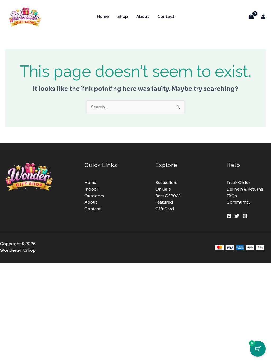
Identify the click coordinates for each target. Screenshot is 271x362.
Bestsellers (166, 182)
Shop (122, 16)
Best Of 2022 (168, 195)
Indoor (91, 189)
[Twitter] (236, 216)
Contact (165, 16)
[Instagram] (244, 216)
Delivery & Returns (245, 189)
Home (103, 16)
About (142, 16)
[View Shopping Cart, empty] (251, 16)
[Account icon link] (263, 16)
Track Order (238, 182)
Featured (164, 202)
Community (238, 202)
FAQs (232, 195)
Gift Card (164, 208)
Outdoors (94, 195)
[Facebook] (229, 216)
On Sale (163, 189)
